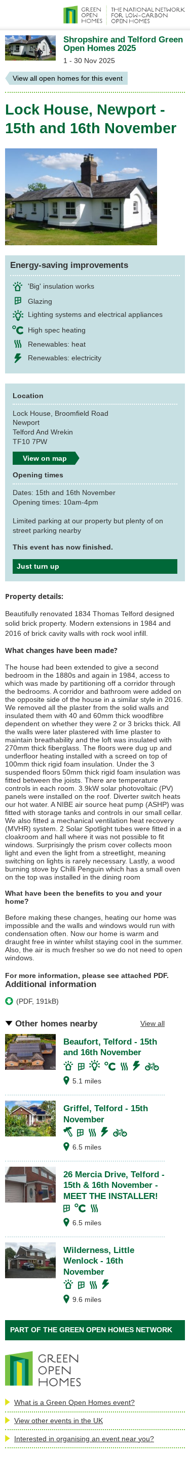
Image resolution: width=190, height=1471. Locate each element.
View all (152, 1023)
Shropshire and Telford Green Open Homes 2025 (123, 43)
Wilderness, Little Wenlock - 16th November (98, 1261)
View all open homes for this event (68, 78)
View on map (45, 458)
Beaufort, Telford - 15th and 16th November (110, 1047)
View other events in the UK (58, 1420)
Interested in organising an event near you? (84, 1439)
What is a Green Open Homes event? (74, 1402)
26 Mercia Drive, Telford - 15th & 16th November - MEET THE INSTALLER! (114, 1185)
